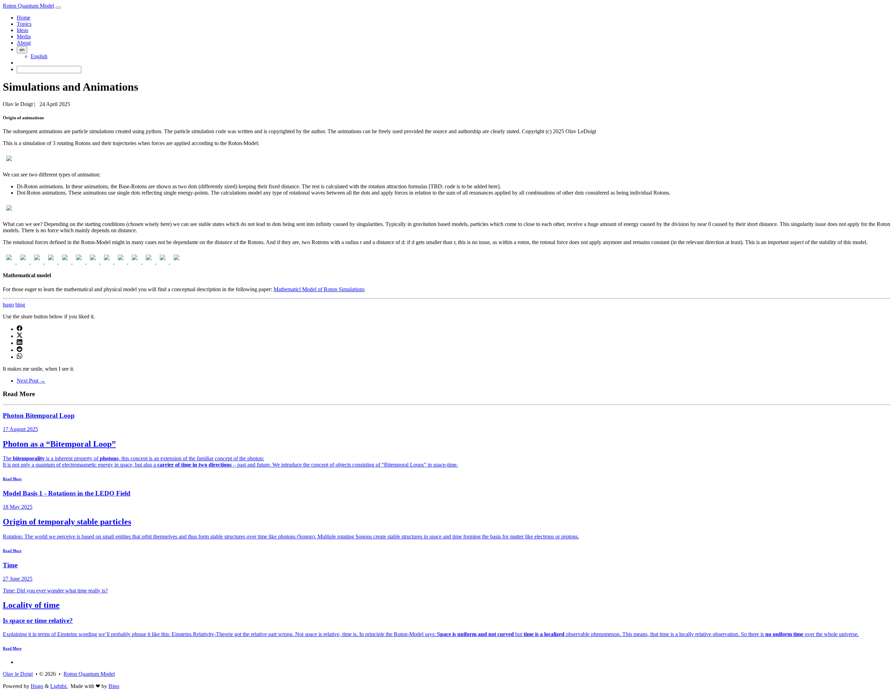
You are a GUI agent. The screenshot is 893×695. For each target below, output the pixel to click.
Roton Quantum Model (28, 6)
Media (24, 36)
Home (23, 18)
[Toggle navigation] (58, 8)
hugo (8, 305)
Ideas (22, 30)
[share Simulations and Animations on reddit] (19, 350)
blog (20, 305)
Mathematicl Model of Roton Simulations (319, 289)
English (39, 56)
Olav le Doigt (18, 674)
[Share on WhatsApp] (19, 357)
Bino (113, 686)
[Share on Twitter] (19, 336)
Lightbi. (59, 686)
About (24, 43)
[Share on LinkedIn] (19, 343)
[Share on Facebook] (19, 329)
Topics (24, 24)
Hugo (37, 686)
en (22, 49)
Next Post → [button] (31, 381)
